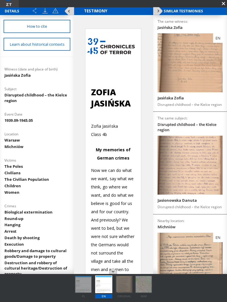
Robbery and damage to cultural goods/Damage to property (35, 253)
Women (12, 192)
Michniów (13, 146)
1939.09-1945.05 (18, 120)
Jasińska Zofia (17, 75)
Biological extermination (28, 212)
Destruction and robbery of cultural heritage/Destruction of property (35, 268)
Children (12, 185)
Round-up (13, 218)
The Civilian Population (26, 179)
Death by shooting (22, 237)
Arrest (10, 231)
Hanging (12, 224)
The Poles (13, 166)
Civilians (12, 172)
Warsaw (12, 140)
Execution (14, 244)
